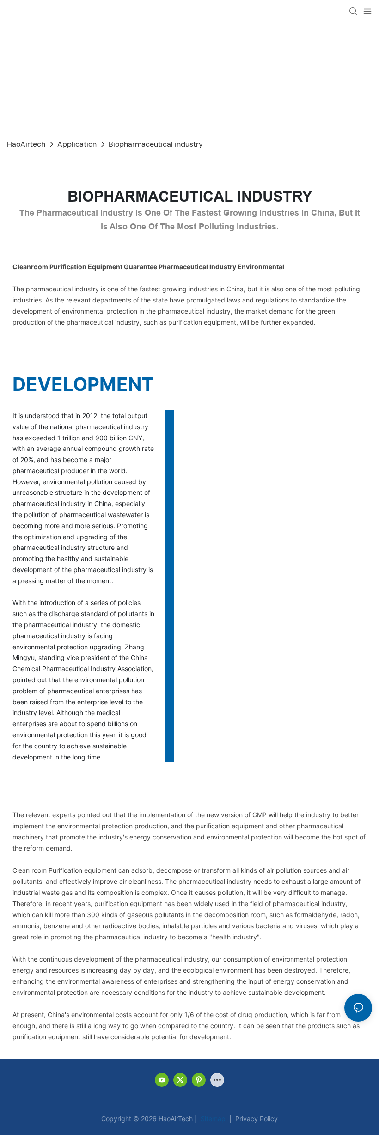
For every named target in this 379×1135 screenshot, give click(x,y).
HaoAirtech (26, 144)
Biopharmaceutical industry (156, 144)
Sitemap (212, 1119)
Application (77, 144)
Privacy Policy (255, 1119)
